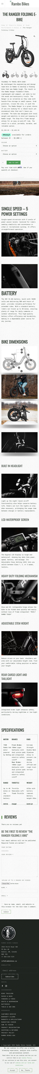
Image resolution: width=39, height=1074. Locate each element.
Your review (7, 854)
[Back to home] (19, 4)
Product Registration (10, 1027)
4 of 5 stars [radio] (6, 851)
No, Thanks (25, 1070)
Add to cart (13, 162)
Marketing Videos (8, 1022)
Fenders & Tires (8, 999)
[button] (2, 4)
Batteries (5, 1004)
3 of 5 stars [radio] (5, 851)
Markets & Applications (11, 1019)
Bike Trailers (7, 993)
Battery (4, 150)
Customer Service (8, 1014)
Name (4, 887)
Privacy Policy (7, 1033)
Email (4, 896)
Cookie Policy (27, 1058)
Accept (12, 1070)
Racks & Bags (6, 996)
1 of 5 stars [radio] (2, 851)
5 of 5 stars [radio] (8, 851)
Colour (4, 142)
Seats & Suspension (9, 1001)
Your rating (6, 847)
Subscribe (9, 977)
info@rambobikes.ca (9, 961)
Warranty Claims (8, 1017)
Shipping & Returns (9, 1030)
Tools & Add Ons (8, 1007)
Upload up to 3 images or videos (16, 880)
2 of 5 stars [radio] (3, 851)
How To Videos (7, 1025)
